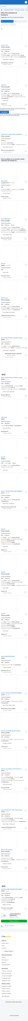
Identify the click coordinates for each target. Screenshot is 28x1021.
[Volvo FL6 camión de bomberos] (14, 75)
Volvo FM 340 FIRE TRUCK (8, 656)
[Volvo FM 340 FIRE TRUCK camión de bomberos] (14, 647)
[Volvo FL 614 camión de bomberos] (14, 288)
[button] (26, 2)
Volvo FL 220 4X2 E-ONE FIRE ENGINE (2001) (12, 491)
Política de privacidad (6, 973)
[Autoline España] (9, 2)
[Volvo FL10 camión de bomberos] (14, 408)
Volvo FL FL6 (4, 45)
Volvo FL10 (4, 417)
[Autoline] (1, 10)
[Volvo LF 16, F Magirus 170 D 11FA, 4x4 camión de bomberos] (14, 759)
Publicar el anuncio (14, 921)
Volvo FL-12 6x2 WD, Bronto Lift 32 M (10, 730)
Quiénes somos (5, 943)
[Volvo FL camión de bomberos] (14, 562)
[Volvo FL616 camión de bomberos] (14, 171)
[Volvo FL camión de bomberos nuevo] (14, 447)
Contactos (4, 948)
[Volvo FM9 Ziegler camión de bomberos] (14, 209)
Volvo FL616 (4, 181)
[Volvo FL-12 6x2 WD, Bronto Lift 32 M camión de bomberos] (14, 721)
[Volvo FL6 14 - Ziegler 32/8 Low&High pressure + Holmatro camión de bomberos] (14, 125)
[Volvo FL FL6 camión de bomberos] (14, 36)
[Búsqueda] (26, 6)
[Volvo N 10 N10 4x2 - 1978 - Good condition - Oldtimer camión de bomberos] (14, 800)
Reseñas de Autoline (6, 978)
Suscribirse (4, 112)
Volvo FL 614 (4, 298)
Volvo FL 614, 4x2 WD (6, 849)
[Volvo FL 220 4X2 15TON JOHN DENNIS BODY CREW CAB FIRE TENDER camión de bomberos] (14, 683)
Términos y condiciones (7, 971)
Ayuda (3, 945)
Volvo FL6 (3, 85)
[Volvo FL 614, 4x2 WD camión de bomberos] (14, 840)
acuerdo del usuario (15, 115)
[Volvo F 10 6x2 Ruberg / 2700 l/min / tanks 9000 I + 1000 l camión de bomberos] (14, 368)
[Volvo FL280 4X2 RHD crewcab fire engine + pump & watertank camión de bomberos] (14, 328)
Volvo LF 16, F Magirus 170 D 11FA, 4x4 (11, 768)
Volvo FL (3, 263)
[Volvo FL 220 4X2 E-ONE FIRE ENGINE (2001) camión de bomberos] (14, 482)
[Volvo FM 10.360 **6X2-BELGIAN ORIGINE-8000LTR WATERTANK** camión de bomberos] (14, 880)
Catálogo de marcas (6, 980)
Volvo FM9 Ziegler (5, 218)
